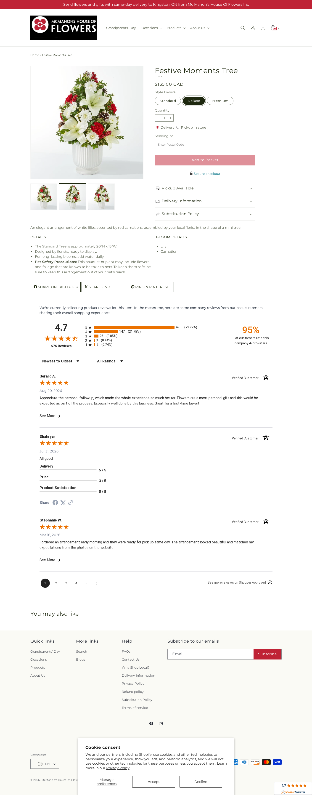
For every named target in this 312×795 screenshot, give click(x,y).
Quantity (162, 110)
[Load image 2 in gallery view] (72, 196)
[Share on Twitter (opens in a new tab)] (63, 502)
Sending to (171, 136)
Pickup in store (193, 127)
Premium (220, 101)
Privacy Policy (118, 768)
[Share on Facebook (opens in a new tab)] (55, 503)
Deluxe (194, 101)
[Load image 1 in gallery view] (43, 196)
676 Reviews (67, 346)
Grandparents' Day (45, 651)
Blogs (80, 659)
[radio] (156, 327)
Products (37, 667)
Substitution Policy (137, 700)
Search (81, 651)
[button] (151, 28)
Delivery (168, 127)
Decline (200, 781)
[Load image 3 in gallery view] (101, 196)
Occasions (38, 659)
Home (34, 55)
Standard (168, 101)
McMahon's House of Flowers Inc (64, 780)
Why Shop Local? (136, 667)
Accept (154, 781)
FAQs (126, 651)
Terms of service (135, 708)
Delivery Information (138, 675)
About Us (37, 675)
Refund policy (133, 692)
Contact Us (131, 659)
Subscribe (267, 654)
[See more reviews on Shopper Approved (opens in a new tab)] (70, 503)
